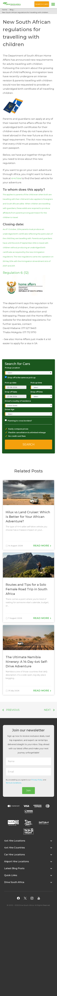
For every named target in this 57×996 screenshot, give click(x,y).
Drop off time (37, 392)
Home (4, 10)
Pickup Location (12, 368)
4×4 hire (16, 178)
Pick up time (36, 383)
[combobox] (28, 373)
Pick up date (10, 383)
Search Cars (41, 4)
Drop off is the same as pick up (22, 378)
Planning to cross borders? (20, 421)
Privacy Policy (37, 780)
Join (28, 790)
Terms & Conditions (13, 783)
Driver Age (9, 409)
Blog (11, 10)
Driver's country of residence (18, 401)
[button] (28, 842)
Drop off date (11, 392)
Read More (41, 545)
